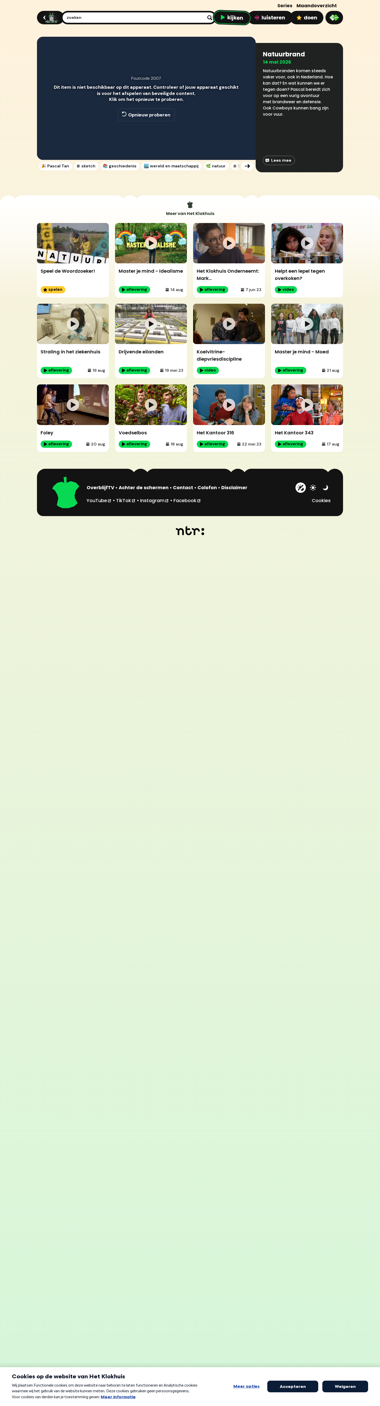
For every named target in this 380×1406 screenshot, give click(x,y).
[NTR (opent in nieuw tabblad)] (190, 530)
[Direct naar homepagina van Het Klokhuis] (65, 493)
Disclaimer (234, 487)
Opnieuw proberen (149, 115)
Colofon (207, 487)
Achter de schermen (144, 487)
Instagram (154, 500)
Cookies (321, 500)
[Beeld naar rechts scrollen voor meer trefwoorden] (247, 166)
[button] (46, 148)
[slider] (145, 138)
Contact (183, 487)
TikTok (126, 500)
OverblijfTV (100, 487)
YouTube (99, 500)
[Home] (50, 17)
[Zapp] (334, 17)
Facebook (187, 500)
